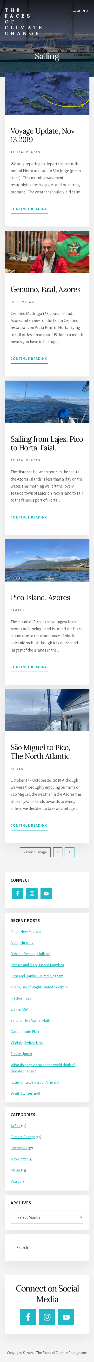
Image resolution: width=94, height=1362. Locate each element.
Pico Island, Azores (40, 597)
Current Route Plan (25, 1032)
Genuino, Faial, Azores (45, 289)
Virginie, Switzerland (27, 1043)
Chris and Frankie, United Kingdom (37, 976)
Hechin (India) (22, 998)
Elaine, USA (19, 1009)
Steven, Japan (21, 1054)
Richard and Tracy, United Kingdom (37, 965)
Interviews (23, 302)
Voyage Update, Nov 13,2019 (42, 135)
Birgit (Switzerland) (25, 1093)
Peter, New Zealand (26, 932)
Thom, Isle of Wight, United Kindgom (39, 987)
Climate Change (23, 1137)
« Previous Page (35, 854)
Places (33, 152)
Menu (82, 11)
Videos (16, 1181)
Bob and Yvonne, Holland (30, 954)
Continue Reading (29, 210)
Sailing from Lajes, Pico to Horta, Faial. (47, 443)
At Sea (17, 152)
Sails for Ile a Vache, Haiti (30, 1020)
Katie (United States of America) (35, 1082)
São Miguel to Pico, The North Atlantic (40, 752)
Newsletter (19, 1159)
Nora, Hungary (22, 943)
